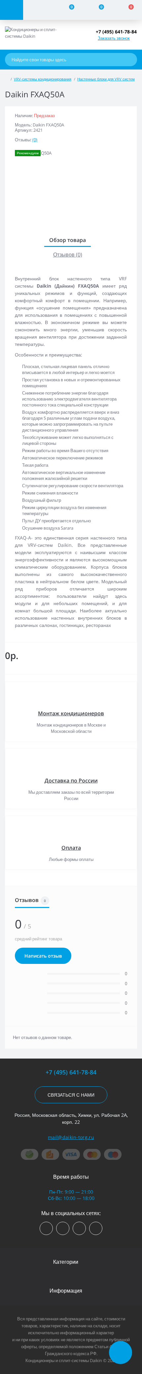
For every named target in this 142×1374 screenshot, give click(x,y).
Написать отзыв (43, 956)
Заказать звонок (114, 38)
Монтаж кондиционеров (71, 713)
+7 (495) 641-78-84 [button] (71, 1072)
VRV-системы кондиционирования (42, 78)
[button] (116, 31)
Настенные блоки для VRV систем (106, 78)
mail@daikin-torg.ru (71, 1137)
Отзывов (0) (67, 254)
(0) (34, 140)
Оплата (71, 847)
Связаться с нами (71, 1095)
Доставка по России (71, 780)
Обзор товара (67, 240)
